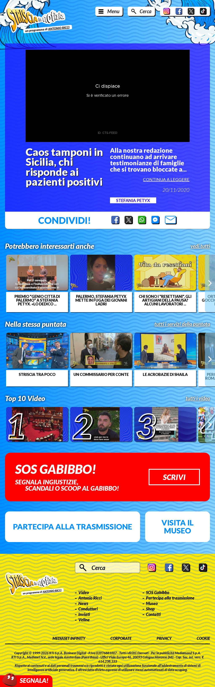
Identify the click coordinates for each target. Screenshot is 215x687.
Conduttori (88, 608)
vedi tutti (200, 246)
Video (83, 592)
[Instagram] (166, 11)
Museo (152, 603)
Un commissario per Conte (101, 374)
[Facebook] (179, 11)
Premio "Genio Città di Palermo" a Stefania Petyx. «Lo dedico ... (37, 300)
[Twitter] (191, 11)
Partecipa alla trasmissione (72, 526)
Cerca (145, 11)
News (83, 603)
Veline (84, 619)
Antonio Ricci (90, 597)
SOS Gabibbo (157, 592)
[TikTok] (203, 11)
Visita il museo (177, 526)
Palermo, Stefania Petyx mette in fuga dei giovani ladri (101, 300)
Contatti (153, 614)
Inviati (84, 614)
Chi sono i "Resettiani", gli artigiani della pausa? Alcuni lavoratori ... (165, 300)
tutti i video (198, 398)
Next (210, 283)
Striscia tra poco (37, 374)
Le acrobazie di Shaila (165, 374)
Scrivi (174, 477)
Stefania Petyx (133, 200)
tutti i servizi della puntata (182, 324)
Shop (150, 608)
